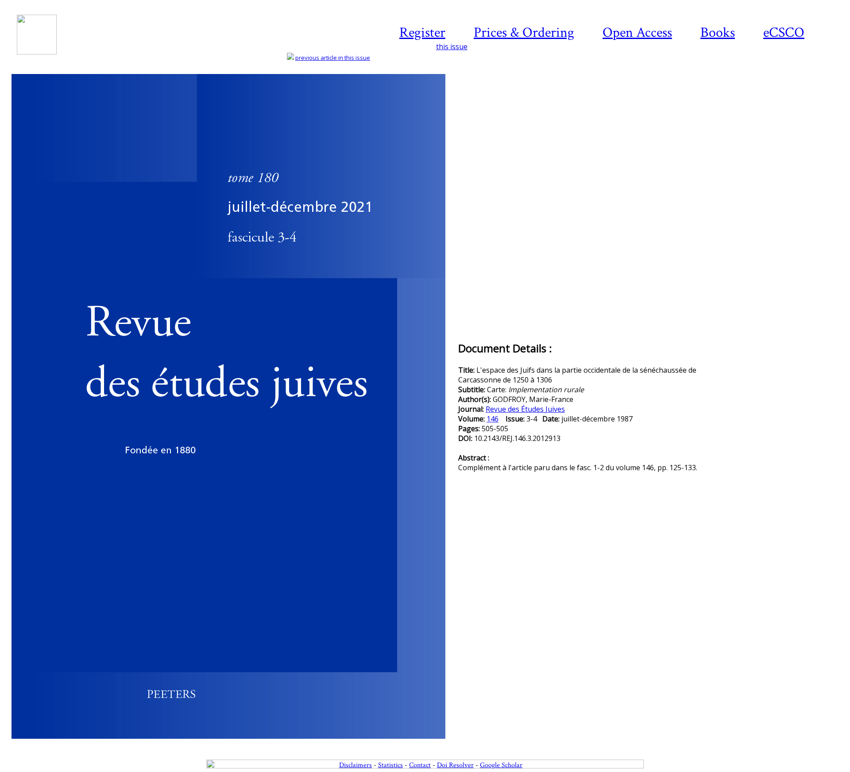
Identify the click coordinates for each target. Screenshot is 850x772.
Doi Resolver (455, 765)
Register (422, 32)
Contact (420, 765)
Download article (790, 100)
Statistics (390, 765)
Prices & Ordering (524, 32)
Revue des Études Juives (525, 409)
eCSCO (783, 32)
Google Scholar (501, 765)
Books (717, 32)
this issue (452, 46)
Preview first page (234, 744)
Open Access (637, 32)
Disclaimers (355, 765)
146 (492, 419)
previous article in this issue (332, 58)
